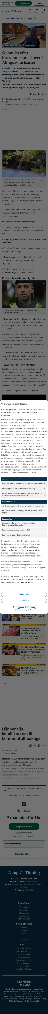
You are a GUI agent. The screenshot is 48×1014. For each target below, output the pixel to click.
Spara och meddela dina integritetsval (16, 535)
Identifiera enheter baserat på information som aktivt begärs (22, 512)
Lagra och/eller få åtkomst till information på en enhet (22, 484)
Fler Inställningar (24, 600)
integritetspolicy (26, 582)
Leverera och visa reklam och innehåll (16, 530)
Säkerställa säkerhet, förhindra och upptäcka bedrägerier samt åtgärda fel (18, 524)
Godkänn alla (24, 594)
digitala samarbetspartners (16, 431)
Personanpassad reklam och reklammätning (18, 489)
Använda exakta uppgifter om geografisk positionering (22, 506)
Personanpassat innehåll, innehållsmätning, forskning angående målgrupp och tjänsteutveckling (22, 494)
